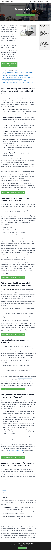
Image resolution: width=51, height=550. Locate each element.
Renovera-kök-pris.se (8, 1)
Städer (34, 1)
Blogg (46, 1)
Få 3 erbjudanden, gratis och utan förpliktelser (25, 14)
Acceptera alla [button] (22, 547)
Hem (30, 1)
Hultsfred (5, 479)
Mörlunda (5, 482)
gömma (15, 70)
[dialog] (25, 546)
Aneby (4, 490)
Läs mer (36, 545)
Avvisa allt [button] (30, 547)
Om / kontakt (40, 1)
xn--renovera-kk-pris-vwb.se (25, 378)
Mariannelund (6, 485)
